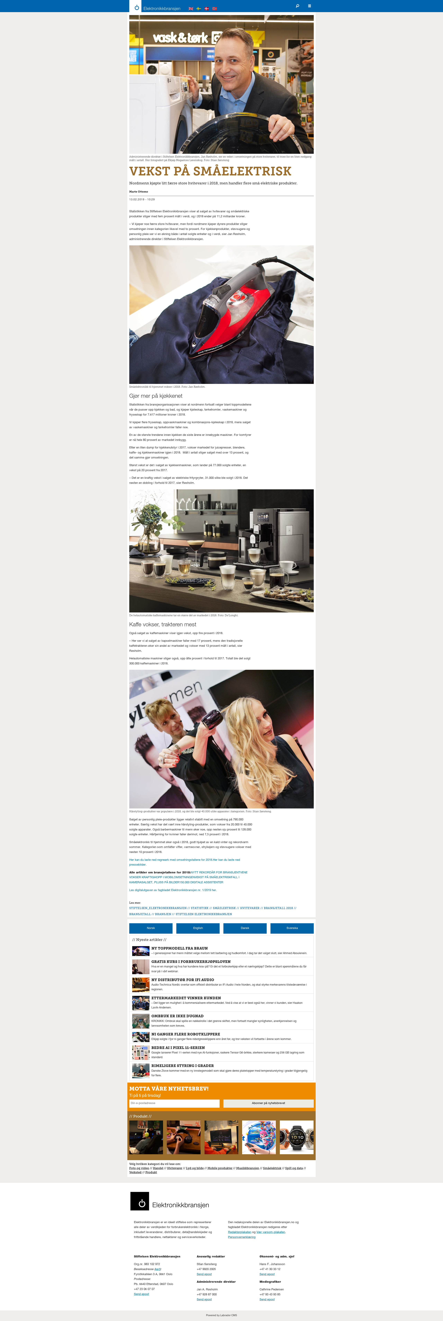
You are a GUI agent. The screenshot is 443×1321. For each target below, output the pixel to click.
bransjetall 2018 (278, 908)
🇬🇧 (191, 9)
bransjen (163, 914)
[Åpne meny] (309, 6)
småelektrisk (224, 908)
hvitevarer (250, 908)
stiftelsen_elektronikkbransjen (158, 908)
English (198, 928)
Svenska (292, 928)
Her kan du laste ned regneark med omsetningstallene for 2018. (171, 860)
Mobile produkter (219, 1168)
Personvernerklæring (242, 1237)
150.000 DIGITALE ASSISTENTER (201, 882)
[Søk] (297, 6)
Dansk (245, 928)
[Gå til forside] (153, 6)
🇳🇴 (214, 9)
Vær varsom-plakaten (270, 1232)
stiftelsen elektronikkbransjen (204, 914)
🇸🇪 (198, 9)
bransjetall (140, 914)
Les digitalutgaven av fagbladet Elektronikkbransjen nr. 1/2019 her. (173, 890)
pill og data (295, 1168)
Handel (158, 1168)
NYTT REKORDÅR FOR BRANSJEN (214, 872)
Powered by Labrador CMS (221, 1315)
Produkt (151, 1172)
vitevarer (176, 1168)
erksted (136, 1172)
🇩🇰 (206, 9)
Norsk (151, 928)
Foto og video (139, 1168)
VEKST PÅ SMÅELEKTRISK (213, 877)
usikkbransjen (249, 1168)
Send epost (141, 1294)
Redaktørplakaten (239, 1232)
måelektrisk (273, 1168)
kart (157, 1269)
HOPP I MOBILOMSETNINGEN (174, 877)
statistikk (199, 908)
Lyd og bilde (195, 1168)
